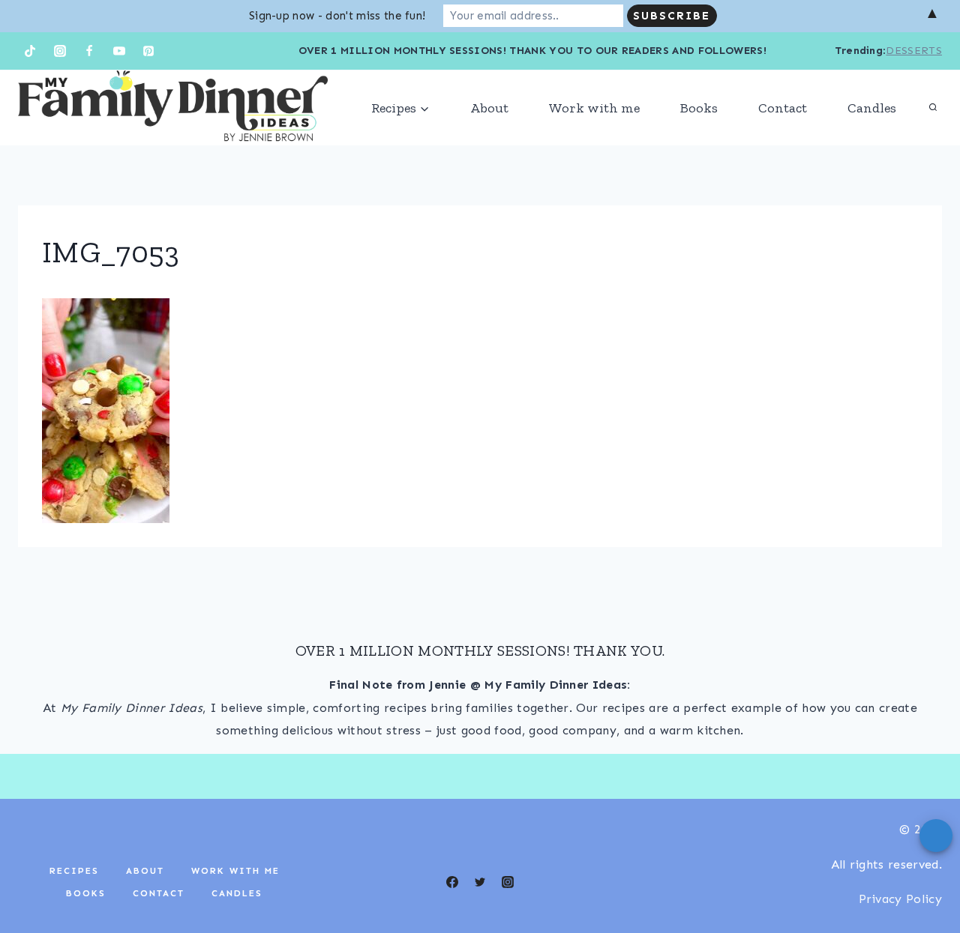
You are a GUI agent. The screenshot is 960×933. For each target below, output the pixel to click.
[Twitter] (480, 882)
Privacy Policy (900, 899)
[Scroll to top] (925, 875)
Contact (782, 108)
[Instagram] (60, 51)
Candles (872, 108)
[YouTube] (119, 51)
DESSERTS (914, 50)
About (489, 108)
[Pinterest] (148, 51)
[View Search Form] (933, 108)
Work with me (594, 108)
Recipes (74, 871)
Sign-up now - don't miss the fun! (337, 15)
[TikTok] (30, 51)
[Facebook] (89, 51)
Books (699, 108)
